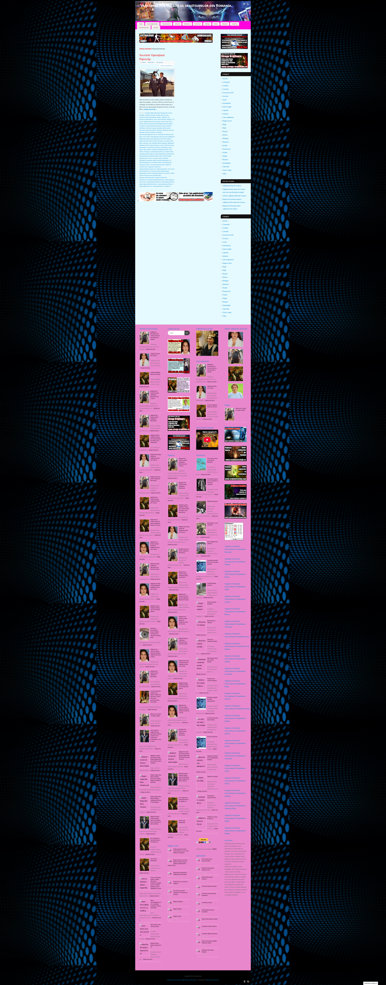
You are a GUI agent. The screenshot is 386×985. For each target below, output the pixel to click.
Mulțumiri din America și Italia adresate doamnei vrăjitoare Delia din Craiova (155, 653)
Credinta (234, 24)
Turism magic (227, 170)
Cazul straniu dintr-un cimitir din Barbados (212, 460)
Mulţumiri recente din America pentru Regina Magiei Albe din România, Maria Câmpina (155, 759)
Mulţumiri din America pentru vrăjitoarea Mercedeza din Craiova (154, 395)
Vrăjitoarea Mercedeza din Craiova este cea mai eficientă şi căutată (155, 335)
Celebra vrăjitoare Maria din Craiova (234, 196)
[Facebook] (244, 4)
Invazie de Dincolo (212, 736)
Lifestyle (225, 114)
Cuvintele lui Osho (207, 902)
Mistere (225, 135)
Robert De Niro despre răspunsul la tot (155, 945)
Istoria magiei (227, 107)
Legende (225, 110)
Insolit (224, 100)
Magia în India (177, 916)
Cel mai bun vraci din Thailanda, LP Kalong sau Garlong (180, 892)
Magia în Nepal (177, 909)
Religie (225, 156)
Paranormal (226, 149)
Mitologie (225, 138)
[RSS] (247, 4)
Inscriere (225, 96)
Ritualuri (224, 24)
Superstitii (226, 166)
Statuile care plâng (212, 776)
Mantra (209, 980)
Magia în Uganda (178, 901)
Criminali (225, 89)
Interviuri (197, 24)
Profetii (225, 152)
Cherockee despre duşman (209, 886)
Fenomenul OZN (228, 93)
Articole (177, 24)
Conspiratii (226, 82)
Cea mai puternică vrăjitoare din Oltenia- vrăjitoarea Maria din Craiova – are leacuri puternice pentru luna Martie (155, 696)
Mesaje (207, 24)
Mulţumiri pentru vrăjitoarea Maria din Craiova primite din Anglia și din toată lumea (155, 439)
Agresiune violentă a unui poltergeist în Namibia (212, 757)
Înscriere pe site (144, 27)
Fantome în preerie (212, 501)
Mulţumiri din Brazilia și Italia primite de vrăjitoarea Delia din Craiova (155, 545)
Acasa (140, 24)
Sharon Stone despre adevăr (210, 919)
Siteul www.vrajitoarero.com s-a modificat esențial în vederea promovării (155, 904)
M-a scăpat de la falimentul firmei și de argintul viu (155, 840)
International (166, 24)
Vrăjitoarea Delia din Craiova (232, 186)
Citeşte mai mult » (151, 349)
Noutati (225, 145)
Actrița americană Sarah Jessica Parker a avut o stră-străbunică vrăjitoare (181, 850)
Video (216, 24)
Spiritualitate (226, 163)
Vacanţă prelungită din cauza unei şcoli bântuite (212, 562)
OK (186, 333)
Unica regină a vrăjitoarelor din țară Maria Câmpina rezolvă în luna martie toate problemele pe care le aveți (155, 736)
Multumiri (187, 24)
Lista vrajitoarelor (152, 24)
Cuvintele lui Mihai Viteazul (209, 926)
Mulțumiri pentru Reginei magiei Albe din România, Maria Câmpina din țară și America (155, 820)
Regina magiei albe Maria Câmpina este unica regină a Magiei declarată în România (155, 778)
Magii (224, 124)
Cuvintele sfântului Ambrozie (209, 933)
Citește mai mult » (173, 478)
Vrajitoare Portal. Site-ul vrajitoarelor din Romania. (186, 5)
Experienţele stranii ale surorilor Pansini (212, 660)
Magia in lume (227, 121)
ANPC (215, 849)
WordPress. (215, 980)
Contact (155, 27)
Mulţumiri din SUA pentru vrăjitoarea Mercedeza (155, 478)
